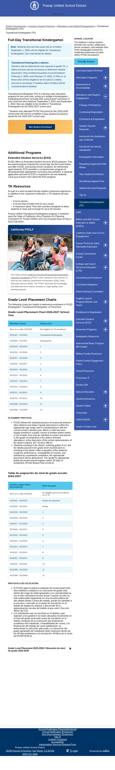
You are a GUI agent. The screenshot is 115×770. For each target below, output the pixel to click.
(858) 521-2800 (30, 754)
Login (72, 751)
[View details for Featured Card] (40, 252)
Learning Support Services (41, 26)
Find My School (86, 61)
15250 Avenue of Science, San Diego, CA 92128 (30, 751)
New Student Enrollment (55, 114)
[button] (57, 14)
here (16, 177)
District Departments (16, 26)
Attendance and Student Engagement (75, 26)
